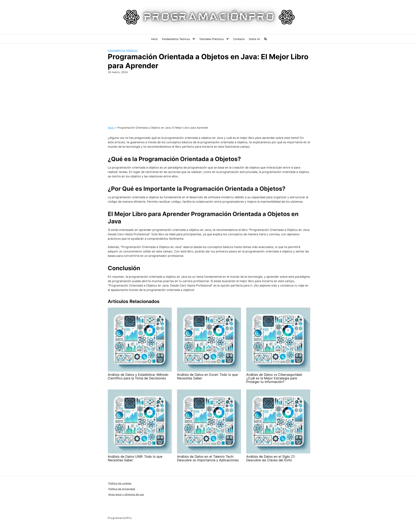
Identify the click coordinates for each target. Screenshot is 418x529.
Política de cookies (119, 483)
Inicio (154, 39)
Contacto (239, 39)
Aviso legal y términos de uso (126, 494)
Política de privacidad (121, 488)
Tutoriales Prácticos (211, 39)
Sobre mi (254, 39)
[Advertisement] (209, 98)
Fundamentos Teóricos (176, 39)
